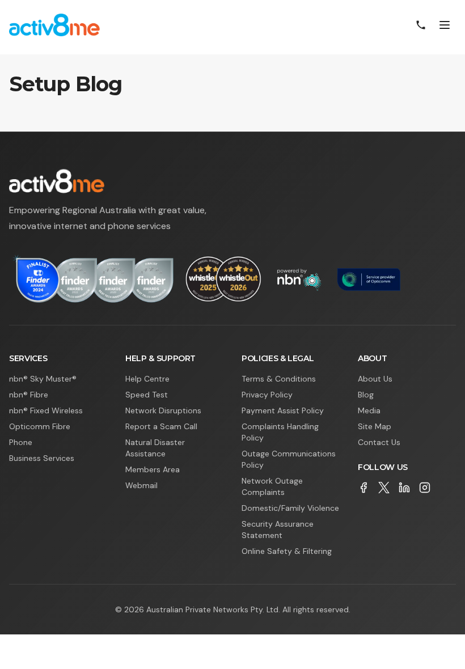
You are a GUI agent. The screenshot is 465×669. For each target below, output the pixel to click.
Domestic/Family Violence (290, 508)
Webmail (141, 485)
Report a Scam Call (161, 426)
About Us (375, 379)
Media (369, 410)
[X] (384, 487)
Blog (366, 394)
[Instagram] (424, 487)
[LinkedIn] (404, 487)
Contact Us (379, 442)
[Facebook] (363, 487)
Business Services (41, 458)
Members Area (152, 469)
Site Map (374, 426)
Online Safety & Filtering (287, 551)
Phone (20, 442)
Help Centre (147, 379)
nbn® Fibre (28, 394)
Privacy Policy (267, 394)
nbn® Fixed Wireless (46, 410)
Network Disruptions (163, 410)
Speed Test (146, 394)
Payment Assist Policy (283, 410)
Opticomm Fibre (39, 426)
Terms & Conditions (279, 379)
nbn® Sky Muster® (43, 379)
